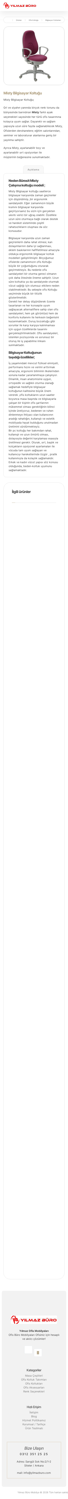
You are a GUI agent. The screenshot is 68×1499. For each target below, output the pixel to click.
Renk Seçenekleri (34, 1391)
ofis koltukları (27, 394)
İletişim (34, 1412)
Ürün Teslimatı (34, 1428)
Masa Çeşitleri (34, 1375)
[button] (28, 1350)
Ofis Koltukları (34, 1383)
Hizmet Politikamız (34, 1420)
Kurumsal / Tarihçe (33, 1424)
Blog (34, 1416)
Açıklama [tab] (33, 169)
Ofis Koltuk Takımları (34, 1379)
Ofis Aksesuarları (33, 1387)
